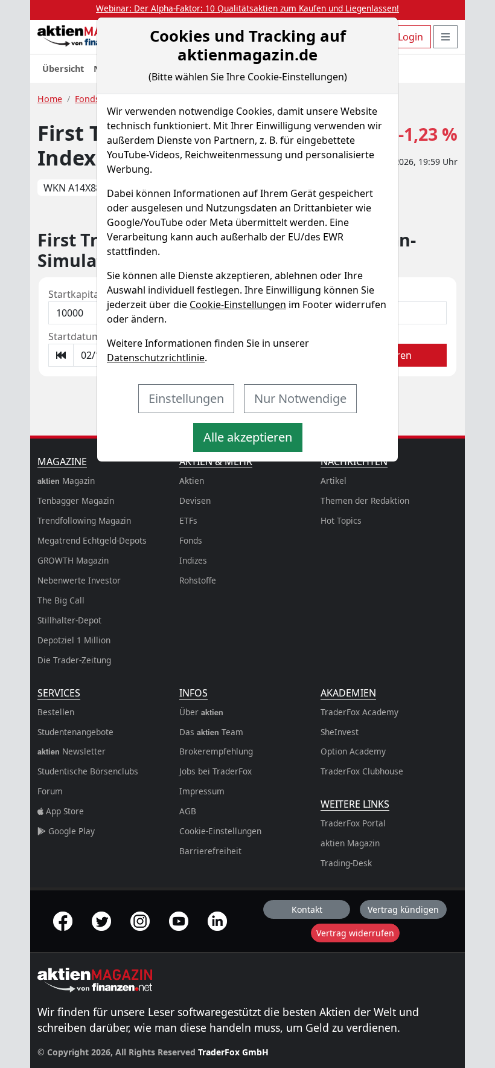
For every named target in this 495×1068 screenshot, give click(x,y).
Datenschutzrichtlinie (156, 357)
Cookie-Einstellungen (238, 304)
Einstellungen (186, 398)
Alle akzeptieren (247, 437)
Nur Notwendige (300, 398)
